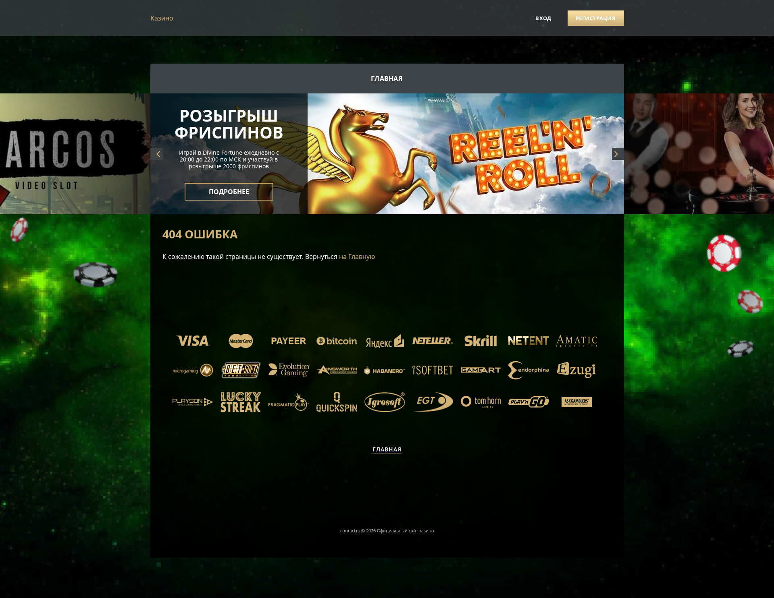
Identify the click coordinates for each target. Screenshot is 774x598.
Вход (543, 18)
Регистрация (596, 18)
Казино (161, 18)
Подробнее (229, 186)
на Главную (357, 256)
